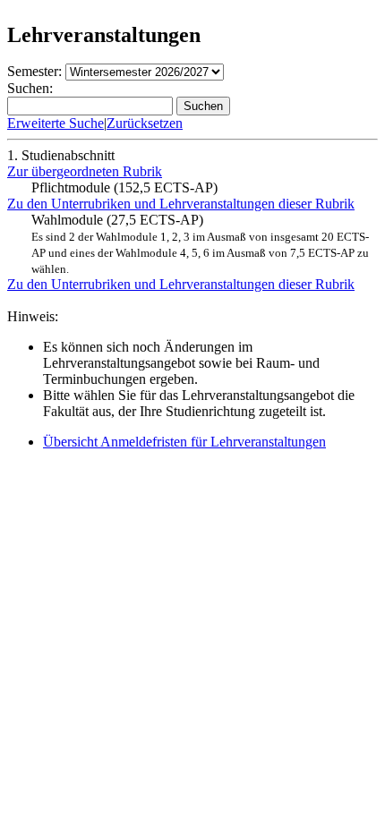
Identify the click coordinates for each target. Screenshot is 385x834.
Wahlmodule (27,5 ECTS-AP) (200, 244)
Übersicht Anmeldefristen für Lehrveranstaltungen (184, 441)
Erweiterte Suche (55, 123)
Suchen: (30, 88)
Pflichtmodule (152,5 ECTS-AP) (124, 187)
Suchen (203, 106)
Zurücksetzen (145, 123)
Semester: (34, 71)
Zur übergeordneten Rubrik (84, 171)
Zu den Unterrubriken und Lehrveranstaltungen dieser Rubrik (181, 203)
